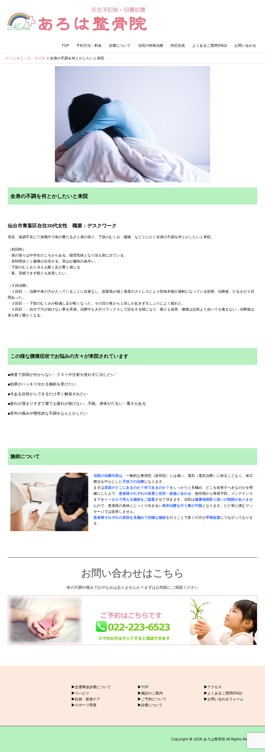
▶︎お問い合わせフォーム (224, 699)
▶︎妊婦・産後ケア (85, 699)
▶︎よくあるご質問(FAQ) (223, 693)
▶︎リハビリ (80, 693)
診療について (120, 45)
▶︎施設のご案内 (150, 693)
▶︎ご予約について (152, 699)
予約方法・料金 (89, 45)
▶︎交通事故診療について (91, 687)
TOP (65, 45)
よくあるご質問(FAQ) (209, 45)
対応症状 (178, 45)
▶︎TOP (143, 687)
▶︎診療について (150, 705)
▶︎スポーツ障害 (84, 705)
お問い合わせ (245, 45)
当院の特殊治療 (150, 45)
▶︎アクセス (213, 687)
